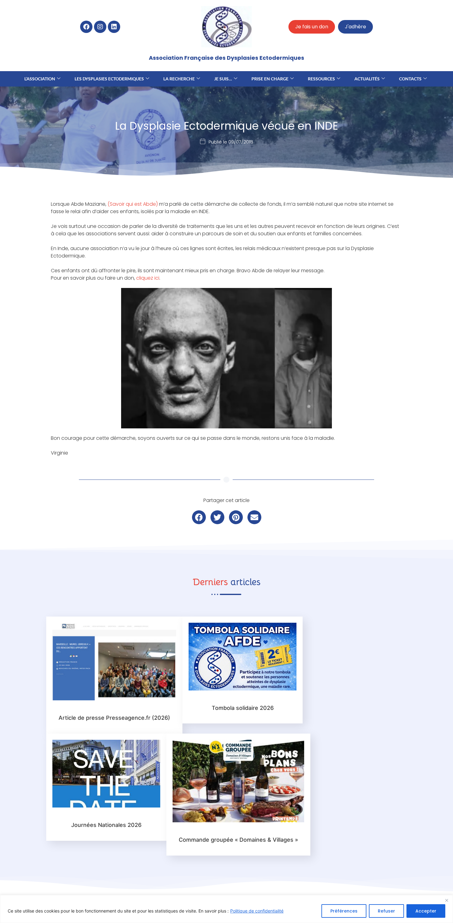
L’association (39, 78)
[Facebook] (86, 27)
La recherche (179, 78)
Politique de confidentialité (257, 910)
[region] (226, 909)
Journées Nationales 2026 (106, 825)
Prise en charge (269, 78)
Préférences (343, 911)
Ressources (321, 78)
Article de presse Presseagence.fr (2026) (114, 718)
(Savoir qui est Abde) (133, 204)
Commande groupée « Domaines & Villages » (238, 839)
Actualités (367, 78)
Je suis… (223, 78)
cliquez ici (147, 277)
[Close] (446, 900)
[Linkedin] (114, 27)
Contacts (410, 78)
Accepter (425, 911)
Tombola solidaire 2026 (243, 708)
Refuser (386, 911)
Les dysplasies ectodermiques (109, 78)
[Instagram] (100, 27)
